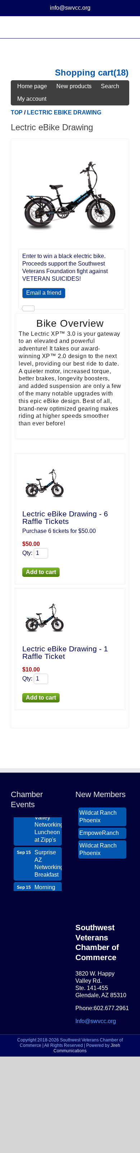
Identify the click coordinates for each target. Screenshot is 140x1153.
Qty (26, 553)
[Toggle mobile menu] (126, 27)
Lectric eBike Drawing (64, 112)
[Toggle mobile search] (113, 27)
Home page (32, 86)
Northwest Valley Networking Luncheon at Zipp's (48, 822)
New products (74, 86)
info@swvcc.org (70, 8)
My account (31, 99)
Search (110, 86)
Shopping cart (84, 73)
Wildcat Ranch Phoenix (98, 813)
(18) (121, 73)
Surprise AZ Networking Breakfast (48, 860)
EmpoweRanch (99, 830)
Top (17, 112)
